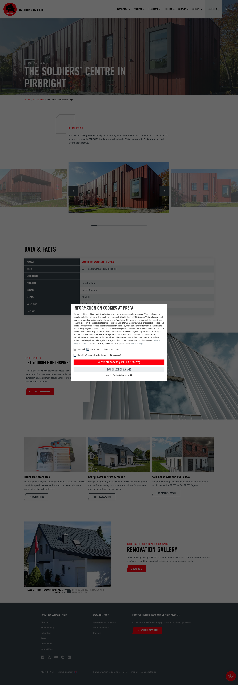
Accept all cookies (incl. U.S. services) (119, 362)
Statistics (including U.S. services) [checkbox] (104, 349)
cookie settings (137, 343)
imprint (86, 343)
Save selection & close (119, 369)
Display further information (118, 375)
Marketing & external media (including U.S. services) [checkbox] (99, 355)
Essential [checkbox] (81, 349)
